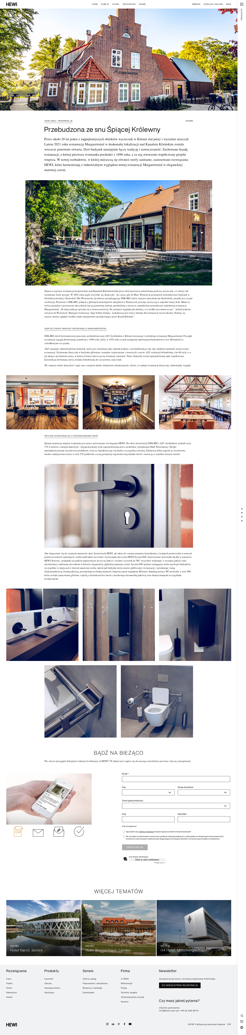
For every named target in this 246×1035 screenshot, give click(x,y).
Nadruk (221, 1024)
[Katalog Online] (242, 1021)
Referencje (126, 983)
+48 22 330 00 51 (189, 1010)
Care (95, 4)
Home (142, 4)
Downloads (88, 992)
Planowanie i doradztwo (95, 983)
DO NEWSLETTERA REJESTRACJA (180, 985)
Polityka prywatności (206, 1024)
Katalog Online (213, 4)
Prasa (124, 988)
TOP (229, 1024)
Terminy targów (129, 992)
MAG (228, 4)
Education (129, 4)
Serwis (196, 4)
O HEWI (125, 979)
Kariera (124, 1001)
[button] (111, 283)
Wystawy (49, 992)
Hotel (116, 4)
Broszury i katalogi (92, 988)
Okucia (48, 983)
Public (105, 4)
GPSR (191, 1024)
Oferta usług (89, 979)
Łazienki (48, 979)
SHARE (189, 121)
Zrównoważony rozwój (132, 997)
